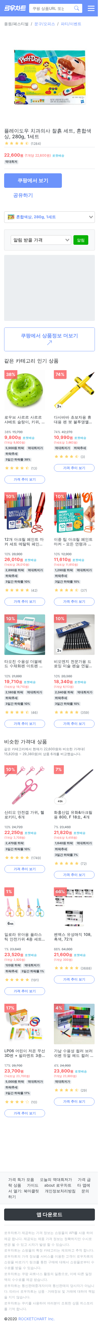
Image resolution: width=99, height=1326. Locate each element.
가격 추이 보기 (24, 479)
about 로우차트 (58, 1185)
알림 (81, 240)
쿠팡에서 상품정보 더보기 (49, 335)
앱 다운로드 (49, 1214)
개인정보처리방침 (60, 1191)
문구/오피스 (44, 23)
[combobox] (49, 217)
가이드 (32, 1185)
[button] (90, 8)
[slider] (16, 143)
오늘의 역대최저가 (56, 1179)
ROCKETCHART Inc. (36, 1318)
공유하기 (23, 195)
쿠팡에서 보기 (33, 180)
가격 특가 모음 (21, 1179)
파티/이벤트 (71, 23)
